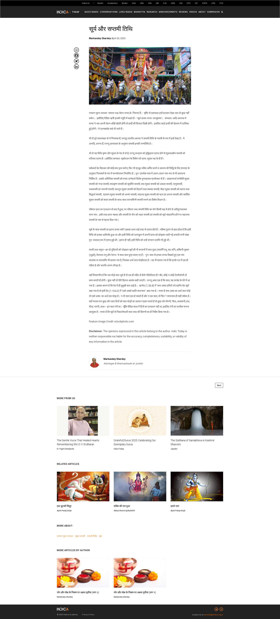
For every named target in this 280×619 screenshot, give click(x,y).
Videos (193, 12)
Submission (213, 12)
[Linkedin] (76, 66)
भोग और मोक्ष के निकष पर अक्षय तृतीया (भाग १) (135, 592)
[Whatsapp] (76, 49)
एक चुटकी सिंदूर (64, 506)
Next (219, 385)
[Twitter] (76, 61)
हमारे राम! (175, 506)
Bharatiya (139, 12)
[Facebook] (76, 55)
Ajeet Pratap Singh (64, 511)
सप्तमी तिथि (92, 536)
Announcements (168, 12)
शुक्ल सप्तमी (80, 536)
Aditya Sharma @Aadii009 (124, 511)
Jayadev (174, 449)
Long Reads (125, 12)
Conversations (109, 12)
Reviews (183, 12)
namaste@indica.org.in (213, 615)
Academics (112, 3)
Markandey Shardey (114, 359)
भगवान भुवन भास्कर (65, 536)
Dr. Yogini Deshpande (65, 449)
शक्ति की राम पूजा (122, 506)
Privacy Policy (88, 614)
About (202, 12)
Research (152, 12)
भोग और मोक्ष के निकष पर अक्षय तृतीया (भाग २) (78, 592)
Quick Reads (91, 12)
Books (124, 3)
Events (100, 3)
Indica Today (119, 449)
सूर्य (100, 536)
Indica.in (85, 3)
